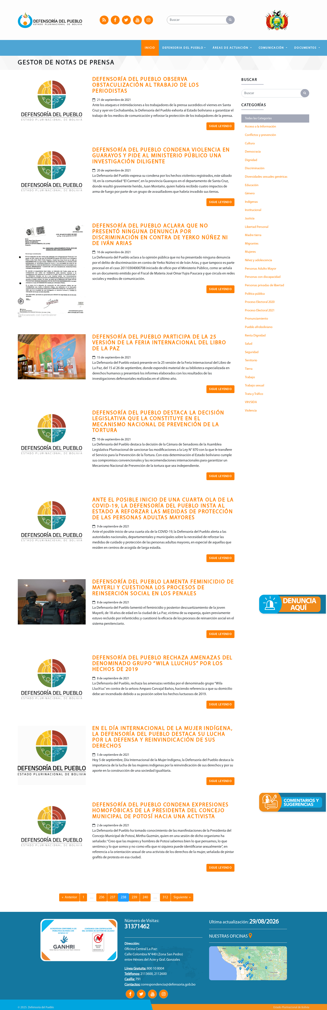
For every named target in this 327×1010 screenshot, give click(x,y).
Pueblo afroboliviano (258, 327)
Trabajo (250, 377)
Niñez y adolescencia (258, 260)
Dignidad (251, 160)
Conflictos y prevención (260, 135)
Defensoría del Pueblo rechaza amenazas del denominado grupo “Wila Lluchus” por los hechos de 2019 (162, 663)
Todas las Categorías (258, 118)
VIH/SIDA (251, 402)
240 (145, 897)
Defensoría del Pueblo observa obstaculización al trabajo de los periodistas (145, 85)
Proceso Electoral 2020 (260, 302)
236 (101, 897)
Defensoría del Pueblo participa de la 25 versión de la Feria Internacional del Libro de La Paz (159, 343)
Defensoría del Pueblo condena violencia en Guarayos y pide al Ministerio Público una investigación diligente (161, 156)
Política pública (255, 294)
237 (112, 897)
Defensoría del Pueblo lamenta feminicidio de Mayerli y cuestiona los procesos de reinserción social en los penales (163, 587)
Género (250, 193)
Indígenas (251, 202)
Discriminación (254, 168)
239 (134, 897)
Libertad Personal (256, 227)
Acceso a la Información (260, 126)
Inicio (150, 47)
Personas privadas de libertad (264, 285)
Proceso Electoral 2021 (260, 310)
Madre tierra (253, 235)
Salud (248, 344)
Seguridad (251, 352)
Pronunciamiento (256, 318)
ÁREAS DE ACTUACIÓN (231, 47)
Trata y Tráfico (254, 394)
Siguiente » (182, 897)
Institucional (253, 210)
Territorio (251, 360)
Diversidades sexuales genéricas (266, 177)
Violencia (251, 410)
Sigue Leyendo (220, 126)
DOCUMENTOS (306, 47)
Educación (251, 185)
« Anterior (69, 897)
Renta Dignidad (255, 335)
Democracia (253, 151)
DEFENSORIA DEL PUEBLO (183, 47)
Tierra (248, 369)
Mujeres (250, 252)
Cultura (250, 143)
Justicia (249, 218)
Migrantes (251, 243)
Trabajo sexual (254, 385)
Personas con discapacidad (263, 277)
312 (165, 897)
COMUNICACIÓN (272, 47)
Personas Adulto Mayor (260, 268)
